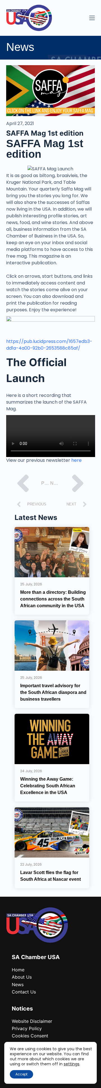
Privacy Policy (27, 1028)
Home (18, 969)
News (18, 984)
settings (71, 1063)
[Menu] (92, 18)
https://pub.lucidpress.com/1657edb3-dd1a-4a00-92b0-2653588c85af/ (49, 344)
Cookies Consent (30, 1035)
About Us (22, 977)
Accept (21, 1074)
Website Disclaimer (32, 1021)
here (76, 460)
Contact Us (24, 992)
